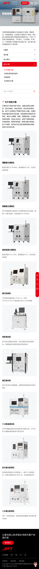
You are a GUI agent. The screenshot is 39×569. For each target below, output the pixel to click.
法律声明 (4, 561)
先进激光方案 (8, 81)
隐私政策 (13, 561)
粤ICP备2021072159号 (10, 566)
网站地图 (21, 561)
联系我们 (25, 3)
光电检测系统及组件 (11, 73)
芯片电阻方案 (8, 70)
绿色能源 (7, 77)
